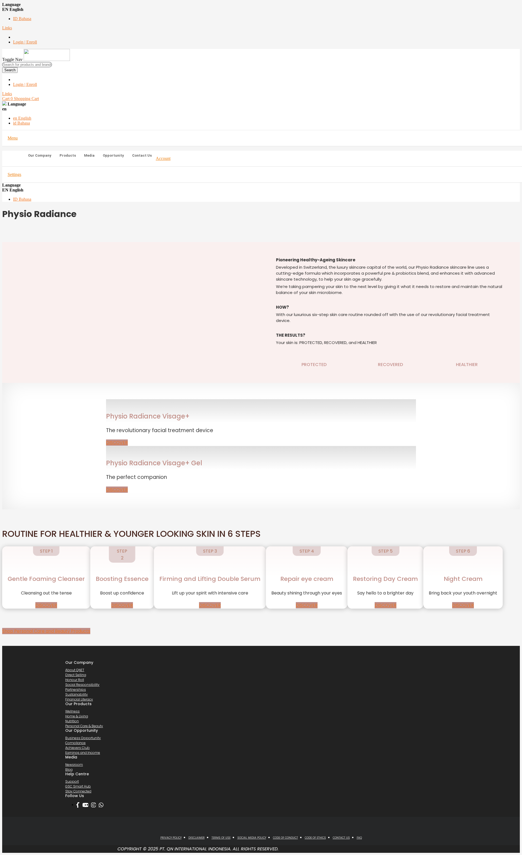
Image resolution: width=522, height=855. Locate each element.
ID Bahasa (22, 18)
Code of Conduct (285, 838)
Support (72, 781)
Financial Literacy (79, 699)
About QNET (74, 670)
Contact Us (341, 838)
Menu (13, 138)
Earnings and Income (82, 752)
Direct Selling (75, 675)
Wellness (72, 711)
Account (163, 158)
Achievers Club (77, 747)
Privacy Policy (171, 838)
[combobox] (27, 64)
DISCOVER (117, 442)
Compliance (75, 743)
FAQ (359, 838)
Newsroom (74, 764)
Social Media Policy (251, 838)
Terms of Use (221, 838)
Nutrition (72, 721)
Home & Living (76, 716)
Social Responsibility (82, 684)
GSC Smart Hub (78, 786)
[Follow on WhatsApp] (102, 805)
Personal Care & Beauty (84, 726)
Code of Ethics (315, 838)
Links (7, 28)
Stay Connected (78, 791)
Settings (14, 174)
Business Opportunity (83, 738)
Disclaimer (196, 838)
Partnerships (75, 689)
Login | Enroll (25, 42)
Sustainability (76, 694)
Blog (69, 769)
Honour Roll (74, 679)
